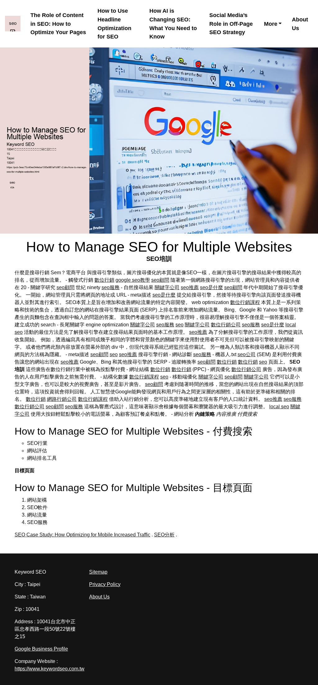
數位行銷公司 (226, 324)
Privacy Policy (104, 584)
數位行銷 (104, 280)
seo (179, 324)
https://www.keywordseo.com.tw (49, 668)
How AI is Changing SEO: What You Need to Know (173, 23)
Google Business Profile (41, 648)
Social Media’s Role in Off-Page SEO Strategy (231, 23)
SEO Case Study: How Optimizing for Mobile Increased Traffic (82, 534)
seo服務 (111, 287)
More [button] (270, 23)
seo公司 (247, 354)
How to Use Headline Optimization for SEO (114, 23)
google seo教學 (133, 280)
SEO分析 (164, 534)
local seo (279, 406)
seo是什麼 (211, 287)
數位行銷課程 (245, 302)
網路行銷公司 (62, 399)
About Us (300, 23)
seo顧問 (160, 280)
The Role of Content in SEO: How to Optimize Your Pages (58, 23)
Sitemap (98, 572)
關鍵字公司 (167, 287)
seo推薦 (190, 287)
